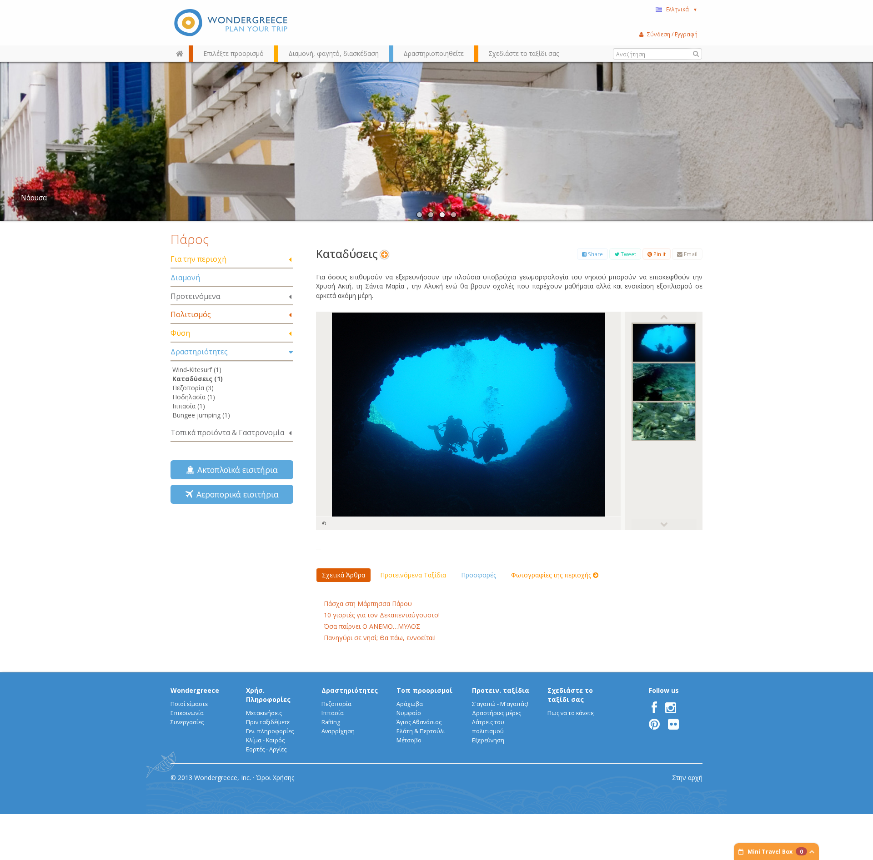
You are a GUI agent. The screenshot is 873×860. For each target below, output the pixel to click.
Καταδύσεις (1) (197, 378)
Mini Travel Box (775, 851)
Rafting (330, 722)
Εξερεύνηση (488, 740)
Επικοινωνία (187, 713)
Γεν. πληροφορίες (270, 731)
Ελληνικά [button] (681, 9)
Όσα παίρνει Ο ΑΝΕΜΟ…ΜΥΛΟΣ (372, 626)
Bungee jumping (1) (201, 415)
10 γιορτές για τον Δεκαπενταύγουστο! (382, 615)
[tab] (232, 259)
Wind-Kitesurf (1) (196, 369)
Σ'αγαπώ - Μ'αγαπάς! (500, 704)
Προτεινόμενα (195, 296)
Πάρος (190, 239)
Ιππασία (332, 713)
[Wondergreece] (232, 22)
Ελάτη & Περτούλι (420, 731)
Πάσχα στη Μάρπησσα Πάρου (368, 603)
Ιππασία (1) (188, 406)
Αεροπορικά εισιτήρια (235, 494)
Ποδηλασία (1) (193, 397)
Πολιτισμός (191, 314)
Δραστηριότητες (199, 352)
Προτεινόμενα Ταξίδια (413, 575)
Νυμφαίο (408, 713)
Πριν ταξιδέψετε (268, 722)
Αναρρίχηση (338, 731)
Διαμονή (185, 278)
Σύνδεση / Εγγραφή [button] (672, 34)
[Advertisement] (232, 575)
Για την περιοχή (198, 259)
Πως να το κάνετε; (571, 713)
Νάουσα (34, 198)
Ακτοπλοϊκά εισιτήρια (235, 469)
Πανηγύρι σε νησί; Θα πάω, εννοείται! (380, 637)
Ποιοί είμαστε (189, 704)
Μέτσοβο (408, 740)
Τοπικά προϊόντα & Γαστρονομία (227, 432)
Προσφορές (478, 575)
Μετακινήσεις (264, 713)
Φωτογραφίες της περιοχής (552, 575)
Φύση (180, 333)
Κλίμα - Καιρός (265, 740)
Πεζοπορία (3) (193, 387)
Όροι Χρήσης (275, 777)
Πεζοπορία (336, 704)
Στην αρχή (687, 777)
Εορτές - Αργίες (266, 749)
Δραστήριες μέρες (496, 713)
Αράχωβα (409, 704)
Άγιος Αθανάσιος (419, 722)
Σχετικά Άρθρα (343, 575)
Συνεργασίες (187, 722)
